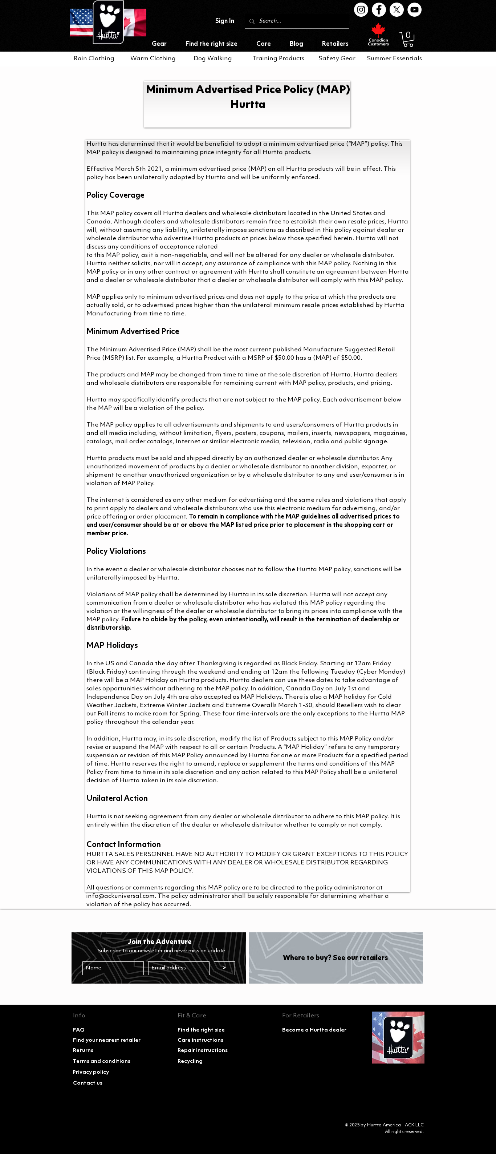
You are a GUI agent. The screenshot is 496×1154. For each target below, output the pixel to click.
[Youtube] (414, 10)
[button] (408, 39)
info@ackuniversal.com (120, 896)
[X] (397, 10)
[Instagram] (361, 10)
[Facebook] (379, 10)
